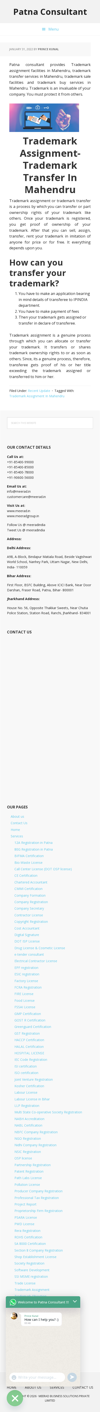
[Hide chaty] (15, 1398)
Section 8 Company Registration (38, 1250)
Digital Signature (26, 935)
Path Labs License (28, 1178)
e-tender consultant (29, 954)
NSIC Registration (27, 1151)
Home (15, 829)
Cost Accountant (27, 928)
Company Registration (31, 902)
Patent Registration (28, 1171)
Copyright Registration (31, 921)
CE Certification (25, 875)
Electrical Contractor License (35, 961)
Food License (24, 1000)
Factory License (26, 981)
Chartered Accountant (30, 882)
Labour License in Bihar (32, 1099)
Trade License (25, 1283)
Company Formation (30, 895)
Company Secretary (29, 908)
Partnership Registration (32, 1165)
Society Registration (29, 1263)
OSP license (23, 1158)
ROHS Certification (28, 1237)
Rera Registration (27, 1230)
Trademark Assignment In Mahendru (36, 396)
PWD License (24, 1224)
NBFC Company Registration (36, 1132)
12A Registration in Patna (33, 842)
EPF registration (26, 967)
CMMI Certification (28, 888)
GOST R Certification (29, 1020)
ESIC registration (26, 974)
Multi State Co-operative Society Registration (48, 1112)
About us (17, 816)
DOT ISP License (27, 941)
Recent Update (39, 390)
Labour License (25, 1092)
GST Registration (27, 1033)
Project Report (25, 1204)
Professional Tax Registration (36, 1198)
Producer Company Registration (38, 1191)
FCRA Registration (28, 987)
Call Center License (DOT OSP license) (43, 869)
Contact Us (19, 823)
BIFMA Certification (29, 856)
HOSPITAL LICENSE (29, 1053)
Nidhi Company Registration (35, 1145)
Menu (53, 29)
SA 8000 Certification (30, 1243)
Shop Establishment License (35, 1257)
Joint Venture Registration (33, 1079)
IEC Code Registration (30, 1059)
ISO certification (26, 1073)
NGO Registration (27, 1138)
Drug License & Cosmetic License (39, 948)
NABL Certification (28, 1125)
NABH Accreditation (29, 1119)
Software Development (32, 1270)
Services (17, 836)
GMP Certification (27, 1013)
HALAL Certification (29, 1046)
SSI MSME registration (31, 1276)
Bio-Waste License (28, 862)
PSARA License (25, 1217)
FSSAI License (24, 1007)
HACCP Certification (29, 1040)
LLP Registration (26, 1105)
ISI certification (25, 1066)
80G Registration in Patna (33, 849)
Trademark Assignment (32, 1289)
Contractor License (28, 915)
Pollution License (27, 1184)
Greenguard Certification (32, 1026)
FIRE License (23, 994)
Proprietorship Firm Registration (38, 1210)
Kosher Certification (29, 1086)
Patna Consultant (50, 11)
